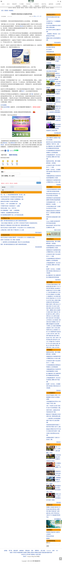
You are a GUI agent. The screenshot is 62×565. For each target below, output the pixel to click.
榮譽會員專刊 (51, 14)
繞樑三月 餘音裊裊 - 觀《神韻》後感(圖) (10, 239)
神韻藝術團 (19, 552)
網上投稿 (43, 550)
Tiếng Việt (33, 556)
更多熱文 (58, 390)
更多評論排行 (38, 232)
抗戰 (54, 339)
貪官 (58, 306)
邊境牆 (48, 302)
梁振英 (21, 26)
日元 (52, 316)
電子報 (10, 550)
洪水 (59, 292)
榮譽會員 (5, 142)
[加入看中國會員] (21, 131)
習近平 (23, 91)
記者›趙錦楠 (3, 105)
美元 (51, 314)
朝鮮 (49, 312)
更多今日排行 (57, 230)
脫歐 (55, 312)
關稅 (59, 300)
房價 (47, 321)
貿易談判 (57, 302)
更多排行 (58, 442)
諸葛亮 (54, 343)
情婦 (47, 308)
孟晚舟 (56, 300)
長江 (57, 292)
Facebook (49, 550)
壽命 (53, 347)
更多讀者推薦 (38, 247)
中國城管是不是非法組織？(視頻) (58, 473)
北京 (53, 320)
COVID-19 (58, 286)
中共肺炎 (48, 284)
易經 (57, 343)
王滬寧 (50, 304)
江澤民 (54, 304)
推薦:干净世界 (13, 552)
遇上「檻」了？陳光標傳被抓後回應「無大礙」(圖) (13, 194)
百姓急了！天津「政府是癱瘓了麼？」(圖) (11, 203)
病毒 (54, 286)
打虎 (55, 308)
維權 (58, 323)
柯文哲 (48, 298)
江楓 (47, 515)
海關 (50, 335)
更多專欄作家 (57, 519)
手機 (56, 345)
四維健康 (54, 515)
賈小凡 (58, 507)
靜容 (52, 513)
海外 (54, 337)
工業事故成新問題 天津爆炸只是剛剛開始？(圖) (12, 199)
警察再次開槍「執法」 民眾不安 (8, 208)
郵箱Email (48, 542)
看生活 (47, 7)
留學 (47, 335)
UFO (55, 298)
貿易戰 (48, 290)
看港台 (22, 7)
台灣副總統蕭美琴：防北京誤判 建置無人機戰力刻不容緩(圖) (53, 156)
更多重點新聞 (57, 133)
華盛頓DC (33, 554)
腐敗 (50, 308)
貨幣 (54, 314)
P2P (59, 321)
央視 (51, 333)
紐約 (29, 554)
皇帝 (51, 343)
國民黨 (52, 288)
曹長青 (58, 515)
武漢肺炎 (55, 284)
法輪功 (54, 325)
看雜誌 (29, 552)
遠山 (56, 509)
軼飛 (53, 509)
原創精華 (37, 6)
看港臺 (6, 10)
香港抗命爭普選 (50, 536)
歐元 (50, 316)
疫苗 (59, 296)
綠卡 (49, 337)
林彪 (57, 341)
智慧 (51, 345)
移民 (56, 333)
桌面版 (5, 550)
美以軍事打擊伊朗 (50, 47)
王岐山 (52, 300)
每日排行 (28, 4)
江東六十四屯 (54, 327)
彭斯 (51, 302)
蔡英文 (50, 320)
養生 (58, 347)
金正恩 (49, 300)
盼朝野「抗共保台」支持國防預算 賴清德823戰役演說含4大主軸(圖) (53, 171)
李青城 (55, 513)
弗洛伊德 (52, 298)
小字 (40, 16)
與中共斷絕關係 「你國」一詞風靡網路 (10, 210)
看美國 (18, 7)
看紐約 (35, 7)
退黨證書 (44, 552)
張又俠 (55, 290)
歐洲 (37, 554)
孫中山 (56, 339)
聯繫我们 (37, 550)
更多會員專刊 (57, 42)
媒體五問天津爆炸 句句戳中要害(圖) (9, 201)
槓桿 (49, 314)
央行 (57, 312)
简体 (58, 1)
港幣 (55, 316)
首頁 (2, 10)
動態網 (48, 552)
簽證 (55, 335)
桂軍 (51, 339)
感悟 (53, 345)
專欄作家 (25, 6)
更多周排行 (58, 279)
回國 (57, 335)
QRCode (12, 150)
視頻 (31, 6)
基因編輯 (51, 323)
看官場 (14, 7)
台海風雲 (48, 534)
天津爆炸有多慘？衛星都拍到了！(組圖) (10, 206)
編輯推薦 (51, 4)
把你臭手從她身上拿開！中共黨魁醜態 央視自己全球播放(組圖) (53, 397)
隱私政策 (27, 550)
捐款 (32, 550)
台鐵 (55, 288)
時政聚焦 (11, 10)
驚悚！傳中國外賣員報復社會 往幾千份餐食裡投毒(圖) (14, 220)
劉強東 (56, 320)
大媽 (59, 320)
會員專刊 (44, 6)
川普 (59, 284)
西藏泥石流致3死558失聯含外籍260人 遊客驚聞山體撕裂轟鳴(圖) (53, 212)
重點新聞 (14, 4)
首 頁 (3, 4)
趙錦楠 (48, 538)
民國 (49, 339)
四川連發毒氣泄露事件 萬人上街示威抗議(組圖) (12, 214)
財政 (50, 318)
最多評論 (44, 4)
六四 (54, 296)
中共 (58, 298)
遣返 (52, 335)
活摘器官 (48, 327)
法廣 (54, 310)
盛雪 (58, 511)
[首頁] (31, 2)
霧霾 (47, 323)
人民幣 (56, 314)
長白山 (51, 329)
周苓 (47, 511)
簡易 (55, 507)
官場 (57, 308)
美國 (53, 302)
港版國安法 (50, 296)
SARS (49, 331)
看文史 (43, 7)
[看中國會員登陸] (21, 134)
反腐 (52, 308)
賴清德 (48, 286)
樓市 (47, 318)
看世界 (39, 7)
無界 (51, 552)
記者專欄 (58, 4)
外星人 (50, 347)
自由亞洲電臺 (6, 107)
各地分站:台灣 (24, 554)
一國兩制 (51, 310)
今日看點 (21, 4)
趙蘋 (47, 513)
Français (29, 556)
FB (47, 312)
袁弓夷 (48, 294)
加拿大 (52, 312)
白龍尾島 (55, 329)
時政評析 (53, 532)
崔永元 (57, 304)
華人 (54, 333)
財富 (52, 318)
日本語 (37, 556)
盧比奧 (51, 286)
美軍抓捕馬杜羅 (50, 51)
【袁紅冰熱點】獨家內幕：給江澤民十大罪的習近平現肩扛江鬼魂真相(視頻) (19, 223)
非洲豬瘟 (53, 321)
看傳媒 (36, 552)
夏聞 (58, 509)
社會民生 (58, 532)
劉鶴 (47, 304)
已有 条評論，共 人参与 (7, 175)
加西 (40, 554)
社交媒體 (58, 310)
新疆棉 (54, 292)
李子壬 (50, 515)
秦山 (50, 513)
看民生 (26, 7)
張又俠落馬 (49, 49)
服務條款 (21, 550)
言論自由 (58, 331)
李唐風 (52, 511)
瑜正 (58, 513)
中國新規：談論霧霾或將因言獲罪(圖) (10, 212)
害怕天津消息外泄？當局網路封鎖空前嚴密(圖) (12, 197)
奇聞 (47, 347)
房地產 (57, 316)
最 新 (8, 4)
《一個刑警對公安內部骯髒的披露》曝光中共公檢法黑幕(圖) (15, 242)
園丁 (56, 511)
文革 (56, 347)
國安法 (58, 288)
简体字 (24, 556)
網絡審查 (58, 325)
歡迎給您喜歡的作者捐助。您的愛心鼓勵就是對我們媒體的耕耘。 (16, 112)
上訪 (51, 325)
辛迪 (47, 517)
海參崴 (57, 318)
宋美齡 (50, 341)
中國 (32, 94)
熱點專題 (18, 6)
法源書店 (25, 552)
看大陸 (10, 7)
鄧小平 (54, 341)
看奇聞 (52, 7)
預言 (58, 345)
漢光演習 (48, 288)
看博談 (31, 7)
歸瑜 (51, 509)
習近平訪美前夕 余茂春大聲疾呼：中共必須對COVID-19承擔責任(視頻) (18, 227)
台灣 (47, 320)
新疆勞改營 (53, 331)
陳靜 (50, 511)
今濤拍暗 (52, 507)
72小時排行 (36, 4)
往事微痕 (52, 294)
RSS (57, 550)
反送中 (55, 306)
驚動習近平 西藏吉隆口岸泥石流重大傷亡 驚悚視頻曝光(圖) (15, 225)
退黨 (57, 296)
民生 (51, 337)
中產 (55, 318)
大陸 (57, 321)
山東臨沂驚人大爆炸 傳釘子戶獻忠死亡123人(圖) (12, 230)
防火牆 (55, 323)
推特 (53, 550)
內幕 (50, 306)
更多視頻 (58, 502)
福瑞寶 (39, 552)
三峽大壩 (50, 292)
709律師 (48, 325)
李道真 (48, 509)
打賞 (34, 16)
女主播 (48, 333)
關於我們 (16, 550)
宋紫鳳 (48, 507)
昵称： (3, 171)
